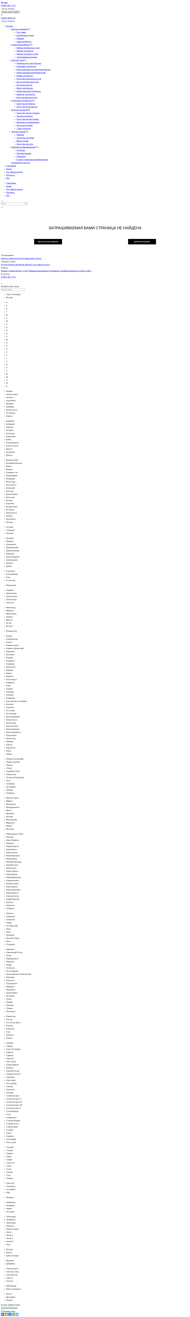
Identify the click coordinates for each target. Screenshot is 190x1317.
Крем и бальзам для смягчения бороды (34, 70)
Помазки (20, 39)
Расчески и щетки (24, 85)
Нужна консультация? (10, 12)
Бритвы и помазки (19, 29)
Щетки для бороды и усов (28, 82)
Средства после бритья (27, 107)
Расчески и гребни (25, 125)
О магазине (11, 166)
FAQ (7, 178)
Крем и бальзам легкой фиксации (31, 73)
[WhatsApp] (13, 1314)
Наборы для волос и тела (27, 54)
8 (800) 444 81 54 (8, 18)
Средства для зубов (25, 138)
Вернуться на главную (48, 242)
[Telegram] (17, 1314)
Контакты (10, 175)
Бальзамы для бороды (26, 66)
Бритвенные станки (25, 35)
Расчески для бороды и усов (29, 79)
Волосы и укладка (19, 110)
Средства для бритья (26, 104)
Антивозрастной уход (20, 163)
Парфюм (20, 135)
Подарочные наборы (20, 45)
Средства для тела (25, 144)
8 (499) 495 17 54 (8, 6)
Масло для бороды (25, 88)
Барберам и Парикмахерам (23, 147)
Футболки (21, 150)
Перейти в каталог (142, 242)
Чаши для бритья (24, 42)
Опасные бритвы (24, 153)
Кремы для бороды (25, 76)
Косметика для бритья (21, 101)
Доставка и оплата (14, 172)
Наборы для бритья (25, 51)
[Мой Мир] (9, 1314)
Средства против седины (28, 119)
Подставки (21, 32)
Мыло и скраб (22, 141)
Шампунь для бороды (26, 94)
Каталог (9, 26)
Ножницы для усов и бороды (29, 63)
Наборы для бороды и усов (28, 48)
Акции (9, 169)
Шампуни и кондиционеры (28, 122)
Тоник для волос (24, 129)
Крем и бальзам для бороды (29, 91)
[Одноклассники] (6, 1314)
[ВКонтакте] (2, 1314)
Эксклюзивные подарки (27, 57)
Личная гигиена (18, 132)
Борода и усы (17, 60)
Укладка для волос (25, 116)
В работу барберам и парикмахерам (32, 160)
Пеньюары (21, 157)
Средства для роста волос (28, 113)
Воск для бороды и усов (27, 98)
